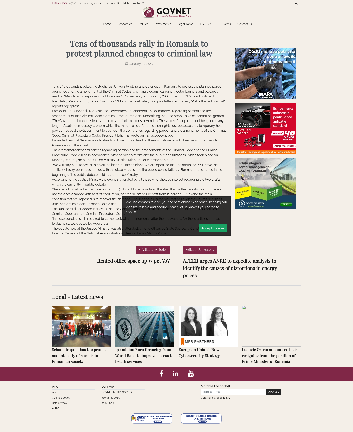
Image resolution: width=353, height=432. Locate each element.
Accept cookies (213, 228)
